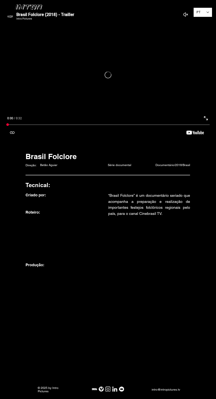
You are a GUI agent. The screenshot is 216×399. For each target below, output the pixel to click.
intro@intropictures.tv (166, 389)
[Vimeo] (101, 389)
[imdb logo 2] (94, 389)
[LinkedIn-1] (114, 389)
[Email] (121, 389)
